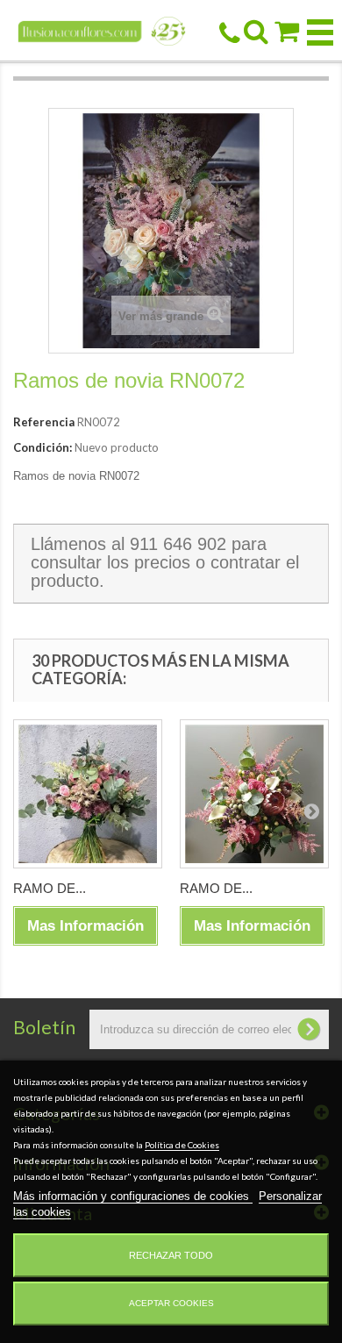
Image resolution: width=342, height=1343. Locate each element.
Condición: (42, 447)
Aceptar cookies (171, 1303)
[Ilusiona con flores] (102, 30)
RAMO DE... (49, 888)
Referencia (44, 422)
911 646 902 (178, 544)
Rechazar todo (171, 1255)
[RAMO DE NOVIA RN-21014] (254, 793)
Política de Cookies (182, 1144)
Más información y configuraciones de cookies (133, 1196)
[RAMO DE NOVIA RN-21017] (87, 793)
